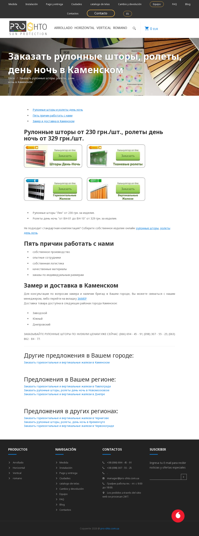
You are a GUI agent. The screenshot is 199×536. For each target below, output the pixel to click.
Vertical (16, 473)
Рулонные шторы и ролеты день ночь (58, 109)
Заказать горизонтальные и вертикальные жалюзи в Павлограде (67, 386)
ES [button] (127, 13)
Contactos (73, 13)
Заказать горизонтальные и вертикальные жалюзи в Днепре (64, 394)
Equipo (157, 4)
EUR (154, 28)
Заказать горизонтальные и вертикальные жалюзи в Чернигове (66, 418)
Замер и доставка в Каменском (53, 121)
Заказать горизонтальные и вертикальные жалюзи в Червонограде (69, 426)
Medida (13, 4)
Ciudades (76, 4)
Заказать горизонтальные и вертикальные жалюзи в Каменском (67, 362)
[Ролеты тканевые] (116, 158)
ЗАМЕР (82, 298)
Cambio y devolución (129, 4)
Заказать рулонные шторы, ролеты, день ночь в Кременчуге (64, 422)
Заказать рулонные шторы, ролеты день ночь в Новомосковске (66, 390)
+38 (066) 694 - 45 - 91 (119, 462)
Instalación (31, 4)
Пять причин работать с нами (52, 115)
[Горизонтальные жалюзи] (53, 191)
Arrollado (18, 462)
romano (17, 478)
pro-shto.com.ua (109, 528)
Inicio (11, 78)
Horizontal (18, 467)
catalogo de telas (100, 4)
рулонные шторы (147, 228)
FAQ (174, 4)
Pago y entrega (54, 4)
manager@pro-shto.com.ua (122, 478)
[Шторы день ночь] (53, 158)
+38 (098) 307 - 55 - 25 (119, 467)
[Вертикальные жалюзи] (116, 191)
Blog (187, 4)
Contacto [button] (100, 13)
